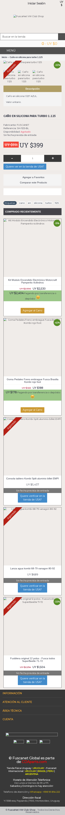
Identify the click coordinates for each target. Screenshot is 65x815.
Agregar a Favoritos (33, 177)
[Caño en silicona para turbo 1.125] (32, 62)
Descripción (32, 88)
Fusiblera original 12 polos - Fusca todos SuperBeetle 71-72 (32, 659)
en (29, 203)
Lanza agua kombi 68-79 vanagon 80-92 (32, 568)
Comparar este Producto (33, 182)
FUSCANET (23, 124)
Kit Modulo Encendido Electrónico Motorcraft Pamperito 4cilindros (32, 281)
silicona (38, 203)
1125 (57, 203)
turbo (48, 203)
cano (22, 203)
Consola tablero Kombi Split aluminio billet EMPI (32, 478)
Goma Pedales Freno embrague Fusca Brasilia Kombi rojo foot (32, 380)
